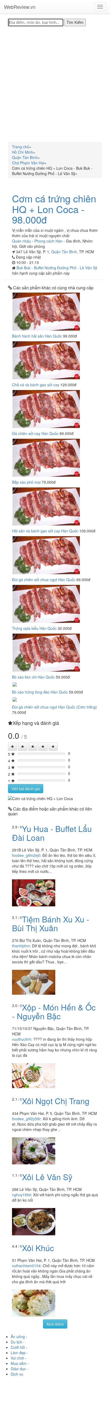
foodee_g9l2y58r (26, 1118)
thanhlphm (21, 945)
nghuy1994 (21, 1194)
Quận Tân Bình (64, 251)
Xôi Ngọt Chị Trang (55, 1101)
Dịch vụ (17, 1374)
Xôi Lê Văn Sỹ (47, 1177)
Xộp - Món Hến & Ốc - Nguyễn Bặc (54, 1011)
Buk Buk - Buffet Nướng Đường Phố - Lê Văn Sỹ (57, 267)
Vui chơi (17, 1358)
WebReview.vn (20, 6)
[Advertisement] (55, 84)
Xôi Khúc (38, 1248)
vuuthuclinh (21, 1039)
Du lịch (16, 1342)
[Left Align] (12, 747)
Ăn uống (18, 1336)
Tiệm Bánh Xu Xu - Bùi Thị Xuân (50, 923)
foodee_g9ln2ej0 (26, 855)
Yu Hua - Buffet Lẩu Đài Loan (52, 833)
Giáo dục (18, 1368)
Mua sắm (18, 1363)
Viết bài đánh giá (25, 788)
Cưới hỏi (18, 1347)
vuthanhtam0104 (26, 1265)
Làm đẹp (18, 1352)
